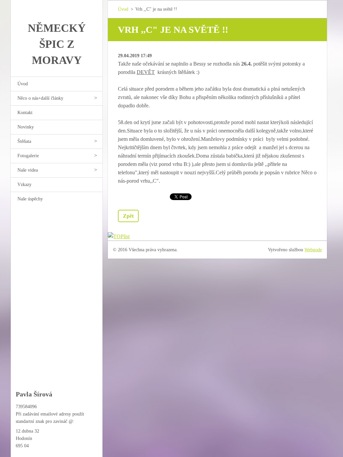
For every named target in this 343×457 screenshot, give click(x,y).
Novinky (25, 126)
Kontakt (24, 112)
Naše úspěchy (30, 198)
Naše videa (27, 170)
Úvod (22, 83)
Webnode (313, 249)
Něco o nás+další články (40, 98)
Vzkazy (24, 184)
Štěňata (24, 141)
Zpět (128, 216)
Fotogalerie (28, 155)
